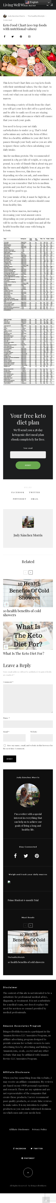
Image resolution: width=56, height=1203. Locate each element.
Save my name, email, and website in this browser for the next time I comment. (28, 747)
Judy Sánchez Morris (16, 16)
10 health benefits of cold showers (22, 613)
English (33, 2)
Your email (28, 448)
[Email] (29, 36)
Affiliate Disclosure (19, 1129)
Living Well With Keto (19, 5)
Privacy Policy (39, 1129)
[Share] (4, 36)
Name (6, 718)
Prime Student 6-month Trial (23, 900)
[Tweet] (13, 36)
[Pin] (21, 36)
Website (33, 731)
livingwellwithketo (38, 1185)
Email (6, 731)
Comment (8, 682)
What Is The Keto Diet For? (23, 653)
